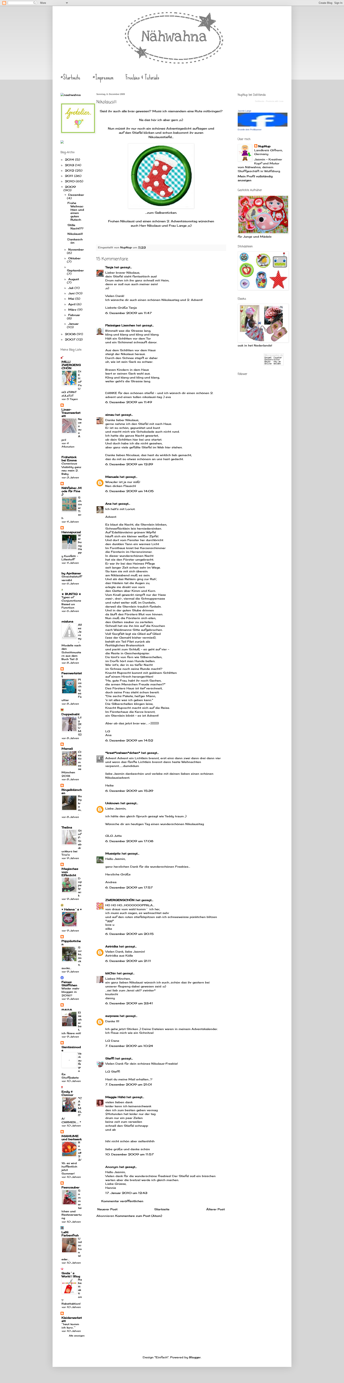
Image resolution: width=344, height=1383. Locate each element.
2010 (70, 181)
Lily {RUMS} (80, 726)
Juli (71, 288)
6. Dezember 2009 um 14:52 (129, 740)
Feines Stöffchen (69, 983)
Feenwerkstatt (72, 674)
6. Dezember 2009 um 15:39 (129, 790)
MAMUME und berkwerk (72, 1137)
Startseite (161, 1209)
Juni (72, 293)
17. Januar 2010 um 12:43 (126, 1193)
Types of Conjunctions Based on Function (71, 602)
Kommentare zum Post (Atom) (138, 1215)
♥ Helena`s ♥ (72, 909)
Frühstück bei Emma (69, 458)
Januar (73, 323)
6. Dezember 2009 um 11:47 (128, 313)
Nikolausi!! (75, 233)
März (72, 309)
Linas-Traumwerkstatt (71, 412)
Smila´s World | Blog (71, 1274)
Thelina (67, 827)
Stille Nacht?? (75, 226)
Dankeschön (75, 241)
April (72, 304)
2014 (70, 159)
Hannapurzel (71, 532)
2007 (70, 339)
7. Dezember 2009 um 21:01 (128, 1084)
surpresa (112, 1015)
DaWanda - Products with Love (269, 101)
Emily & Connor (67, 1093)
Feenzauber (70, 1187)
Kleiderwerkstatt (72, 1319)
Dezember (76, 194)
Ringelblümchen (72, 791)
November (76, 249)
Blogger (195, 1357)
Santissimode (71, 1048)
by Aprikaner (71, 573)
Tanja (109, 267)
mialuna (67, 621)
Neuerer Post (107, 1209)
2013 (70, 165)
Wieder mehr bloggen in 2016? (70, 992)
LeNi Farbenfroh (70, 1233)
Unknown (112, 803)
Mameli (67, 748)
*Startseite (70, 77)
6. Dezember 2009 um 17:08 (129, 841)
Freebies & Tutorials (142, 77)
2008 (71, 334)
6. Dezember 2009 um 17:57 (129, 887)
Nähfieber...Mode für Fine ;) (72, 491)
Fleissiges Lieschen (120, 325)
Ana (108, 503)
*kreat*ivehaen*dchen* (122, 752)
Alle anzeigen (76, 1335)
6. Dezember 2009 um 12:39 (129, 464)
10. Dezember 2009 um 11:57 (129, 1154)
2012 (70, 170)
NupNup (264, 146)
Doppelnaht (70, 714)
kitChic (110, 973)
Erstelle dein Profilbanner (250, 129)
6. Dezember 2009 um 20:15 (129, 933)
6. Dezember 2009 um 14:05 (129, 491)
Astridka (111, 946)
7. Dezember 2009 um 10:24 (129, 1045)
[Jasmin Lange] (262, 125)
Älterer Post (215, 1209)
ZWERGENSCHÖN (120, 900)
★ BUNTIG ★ (71, 594)
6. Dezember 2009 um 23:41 (129, 1003)
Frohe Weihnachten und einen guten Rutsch (75, 211)
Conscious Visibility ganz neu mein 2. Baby (71, 468)
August (73, 279)
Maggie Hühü (115, 1097)
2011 (69, 176)
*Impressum (103, 77)
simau (109, 414)
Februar (74, 315)
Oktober (74, 258)
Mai (71, 298)
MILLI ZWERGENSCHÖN (71, 365)
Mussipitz (113, 853)
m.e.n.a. (67, 1009)
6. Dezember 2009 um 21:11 (128, 961)
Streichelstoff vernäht (72, 578)
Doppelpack (80, 887)
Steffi (109, 1058)
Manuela (112, 476)
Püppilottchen (71, 942)
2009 (70, 186)
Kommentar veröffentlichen (122, 1201)
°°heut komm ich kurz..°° (70, 1326)
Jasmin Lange (244, 111)
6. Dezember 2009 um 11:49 (128, 402)
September (75, 270)
